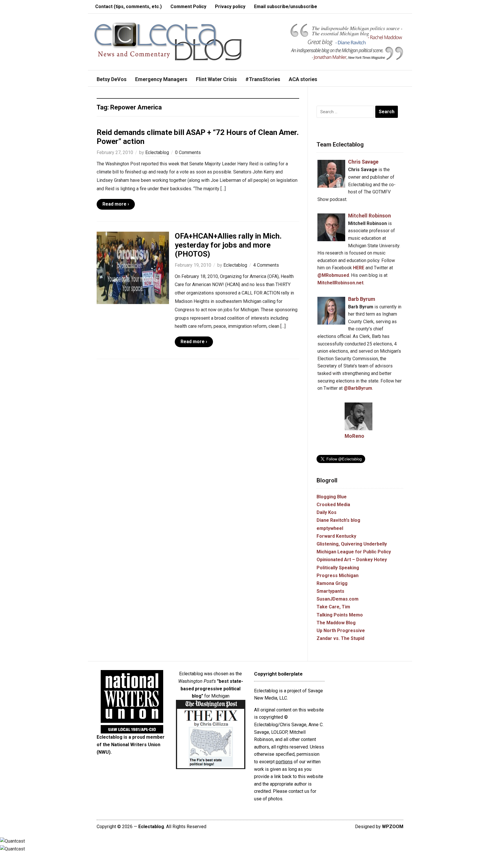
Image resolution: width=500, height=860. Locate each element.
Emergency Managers (161, 79)
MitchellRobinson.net (340, 283)
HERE (358, 267)
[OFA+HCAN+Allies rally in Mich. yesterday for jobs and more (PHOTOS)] (133, 267)
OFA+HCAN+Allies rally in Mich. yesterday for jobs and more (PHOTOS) (228, 245)
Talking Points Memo (340, 615)
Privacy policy (230, 6)
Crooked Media (333, 504)
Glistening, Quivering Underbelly (352, 544)
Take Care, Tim (333, 607)
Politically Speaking (338, 567)
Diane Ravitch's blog (338, 520)
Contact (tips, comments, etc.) (128, 6)
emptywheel (330, 528)
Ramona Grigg (332, 583)
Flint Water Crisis (216, 79)
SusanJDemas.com (338, 599)
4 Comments (266, 265)
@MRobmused (333, 275)
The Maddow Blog (336, 622)
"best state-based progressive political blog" (212, 688)
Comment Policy (188, 6)
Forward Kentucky (336, 536)
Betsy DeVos (111, 79)
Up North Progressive (341, 630)
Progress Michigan (338, 575)
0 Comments (188, 152)
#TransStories (262, 79)
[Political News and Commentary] (168, 41)
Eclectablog (157, 152)
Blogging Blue (332, 496)
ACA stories (303, 79)
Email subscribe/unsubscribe (285, 6)
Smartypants (330, 591)
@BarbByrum (358, 388)
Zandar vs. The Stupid (340, 638)
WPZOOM (392, 826)
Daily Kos (327, 512)
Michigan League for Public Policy (354, 552)
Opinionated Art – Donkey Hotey (352, 559)
